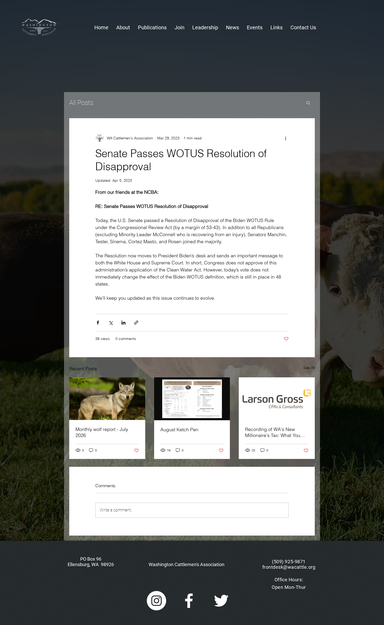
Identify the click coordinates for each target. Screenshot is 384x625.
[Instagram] (156, 600)
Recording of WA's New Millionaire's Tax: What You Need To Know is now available (272, 432)
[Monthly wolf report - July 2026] (107, 398)
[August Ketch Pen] (192, 398)
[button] (123, 27)
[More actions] (285, 138)
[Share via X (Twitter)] (110, 322)
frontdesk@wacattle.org (289, 567)
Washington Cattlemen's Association (186, 564)
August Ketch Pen (179, 430)
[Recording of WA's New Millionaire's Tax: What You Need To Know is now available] (277, 398)
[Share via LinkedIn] (123, 322)
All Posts (81, 102)
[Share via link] (136, 322)
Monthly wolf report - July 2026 (101, 432)
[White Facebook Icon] (189, 600)
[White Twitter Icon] (221, 600)
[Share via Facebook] (97, 322)
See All (309, 367)
